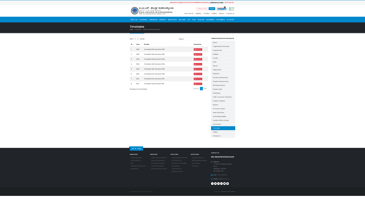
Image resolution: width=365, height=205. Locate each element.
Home (131, 29)
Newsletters (134, 169)
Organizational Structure (221, 46)
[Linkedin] (218, 183)
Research (216, 74)
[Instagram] (221, 183)
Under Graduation (136, 157)
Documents (217, 124)
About (215, 42)
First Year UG (189, 13)
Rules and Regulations (158, 160)
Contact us (230, 13)
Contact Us (217, 136)
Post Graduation (136, 160)
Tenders (206, 13)
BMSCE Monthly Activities (199, 160)
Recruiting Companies (158, 163)
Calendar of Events (198, 157)
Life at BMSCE (176, 166)
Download (197, 44)
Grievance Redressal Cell (179, 157)
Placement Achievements (159, 169)
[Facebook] (212, 183)
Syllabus (198, 13)
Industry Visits (217, 89)
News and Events (218, 113)
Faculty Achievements (220, 77)
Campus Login (202, 8)
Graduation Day (176, 169)
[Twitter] (215, 183)
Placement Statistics (157, 166)
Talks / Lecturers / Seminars (222, 97)
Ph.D (132, 163)
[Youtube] (224, 183)
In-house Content (219, 109)
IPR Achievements (219, 85)
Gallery (214, 13)
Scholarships (196, 163)
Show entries (137, 39)
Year (138, 44)
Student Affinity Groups (221, 120)
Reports (215, 105)
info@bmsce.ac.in (223, 179)
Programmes (217, 50)
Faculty (215, 58)
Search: (181, 39)
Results (212, 8)
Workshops (216, 93)
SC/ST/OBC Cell (176, 160)
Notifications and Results (158, 157)
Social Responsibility (219, 116)
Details (146, 44)
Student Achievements (221, 81)
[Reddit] (227, 183)
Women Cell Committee (179, 163)
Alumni (221, 13)
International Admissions (138, 166)
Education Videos (177, 171)
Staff (214, 62)
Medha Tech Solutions (228, 191)
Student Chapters (219, 101)
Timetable (216, 128)
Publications (217, 70)
